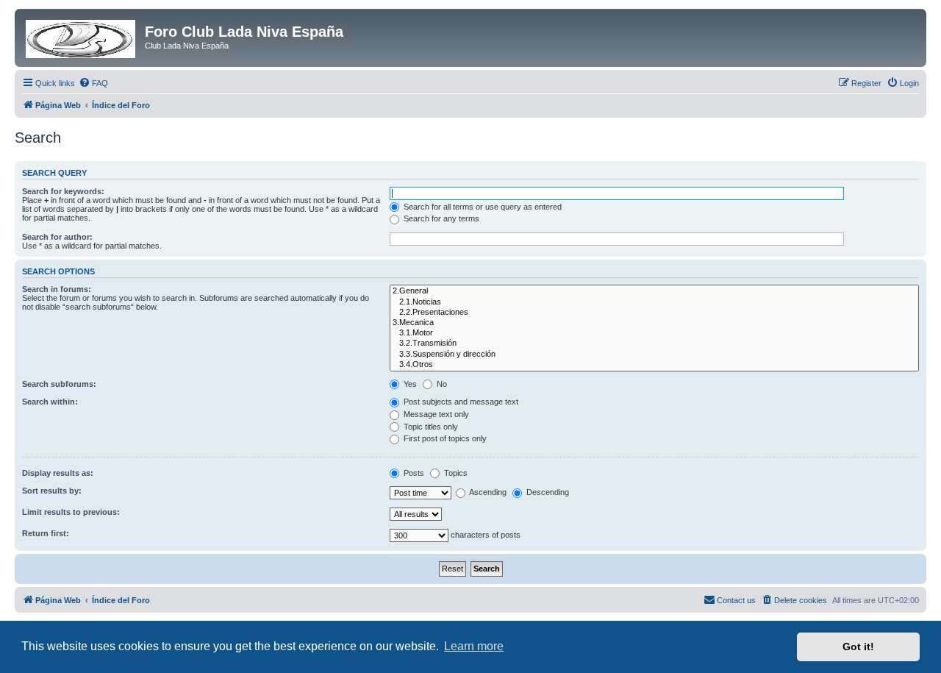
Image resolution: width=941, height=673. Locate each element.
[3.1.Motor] (654, 333)
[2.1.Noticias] (654, 302)
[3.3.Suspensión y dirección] (654, 354)
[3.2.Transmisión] (654, 343)
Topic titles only (429, 426)
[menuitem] (93, 83)
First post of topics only (444, 438)
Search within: (50, 401)
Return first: (45, 533)
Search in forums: (56, 289)
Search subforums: (59, 384)
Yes (409, 384)
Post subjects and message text (459, 401)
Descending (546, 492)
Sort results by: (52, 490)
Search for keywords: (63, 191)
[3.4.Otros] (654, 365)
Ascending (487, 492)
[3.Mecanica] (654, 323)
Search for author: (57, 236)
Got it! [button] (858, 646)
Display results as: (57, 473)
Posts (412, 473)
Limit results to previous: (71, 512)
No (440, 384)
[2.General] (654, 291)
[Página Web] (81, 36)
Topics (455, 473)
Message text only (435, 414)
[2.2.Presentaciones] (654, 312)
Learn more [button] (474, 646)
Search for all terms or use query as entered (481, 206)
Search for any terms (440, 218)
